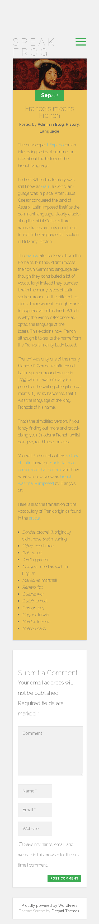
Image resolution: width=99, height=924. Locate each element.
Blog (59, 124)
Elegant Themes (65, 911)
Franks (32, 255)
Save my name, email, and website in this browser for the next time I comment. (49, 855)
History (72, 124)
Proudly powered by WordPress (49, 905)
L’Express (55, 144)
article (34, 518)
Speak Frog (34, 47)
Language (49, 131)
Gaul (45, 186)
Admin (44, 124)
